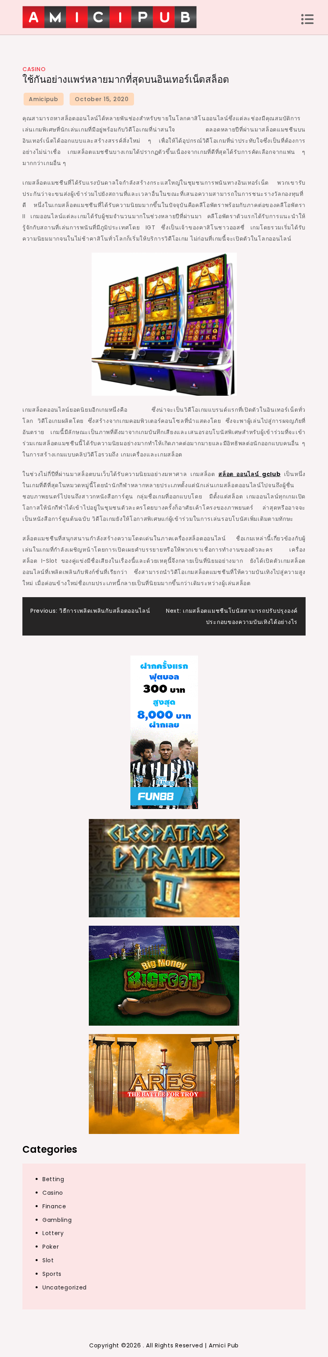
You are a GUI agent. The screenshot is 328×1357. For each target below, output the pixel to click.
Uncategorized (64, 1287)
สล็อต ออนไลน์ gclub (249, 474)
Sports (52, 1274)
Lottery (53, 1233)
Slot (48, 1260)
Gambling (57, 1220)
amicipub (43, 99)
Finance (54, 1206)
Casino (34, 69)
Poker (50, 1247)
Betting (53, 1179)
